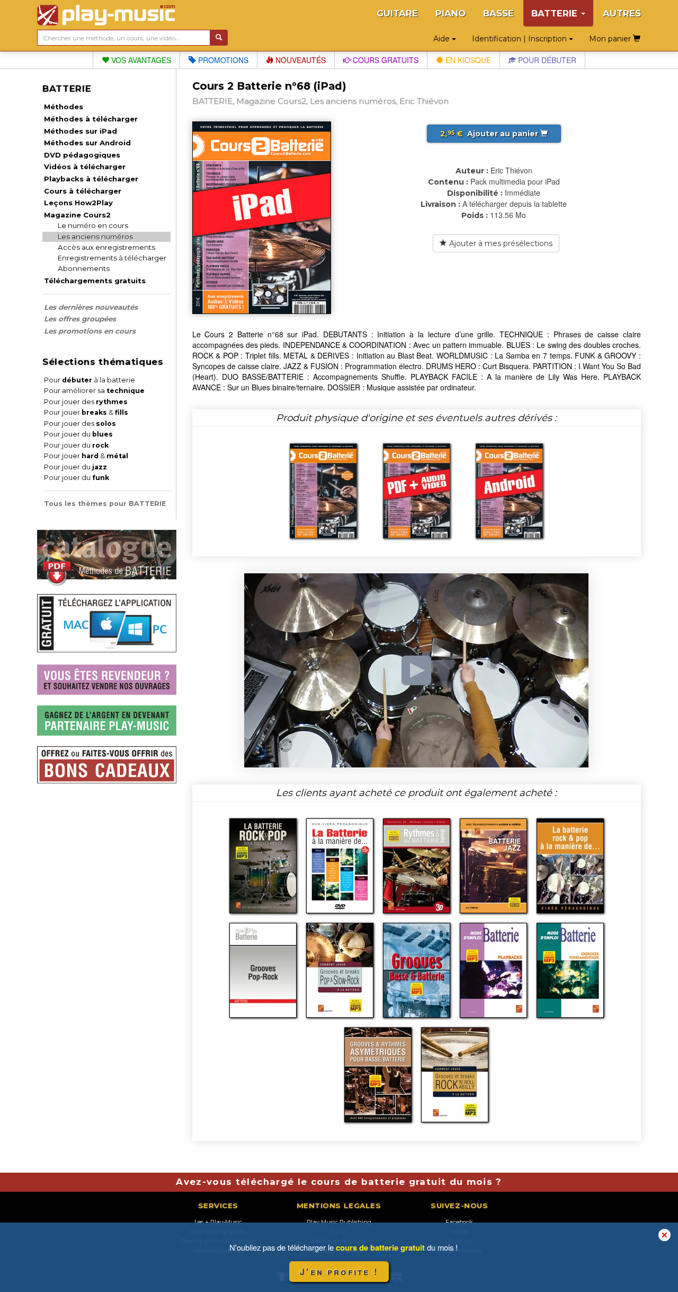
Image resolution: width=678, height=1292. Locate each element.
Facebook (459, 1222)
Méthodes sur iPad (80, 131)
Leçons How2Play (78, 202)
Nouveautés (299, 60)
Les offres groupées (80, 319)
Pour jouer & (86, 412)
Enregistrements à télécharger (112, 258)
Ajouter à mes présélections (499, 243)
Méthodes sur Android (87, 142)
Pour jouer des (86, 402)
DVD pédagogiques (82, 155)
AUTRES (622, 13)
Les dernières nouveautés (91, 307)
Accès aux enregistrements (106, 247)
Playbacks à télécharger (91, 178)
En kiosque (467, 60)
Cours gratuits (384, 60)
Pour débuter (546, 60)
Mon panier (611, 38)
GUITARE (397, 13)
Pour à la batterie (89, 380)
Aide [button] (442, 38)
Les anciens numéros (95, 236)
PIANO (450, 13)
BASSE (498, 13)
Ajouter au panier (490, 133)
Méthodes (63, 106)
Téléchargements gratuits (95, 280)
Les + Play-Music (218, 1222)
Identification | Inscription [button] (520, 38)
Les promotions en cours (90, 331)
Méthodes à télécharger (91, 119)
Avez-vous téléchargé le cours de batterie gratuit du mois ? (339, 1181)
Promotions (222, 60)
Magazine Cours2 (77, 215)
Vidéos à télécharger (85, 166)
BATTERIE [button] (555, 13)
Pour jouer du (78, 434)
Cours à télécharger (82, 191)
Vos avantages (140, 60)
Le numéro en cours (93, 225)
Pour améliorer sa (94, 391)
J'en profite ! (339, 1271)
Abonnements (84, 268)
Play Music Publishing (339, 1222)
